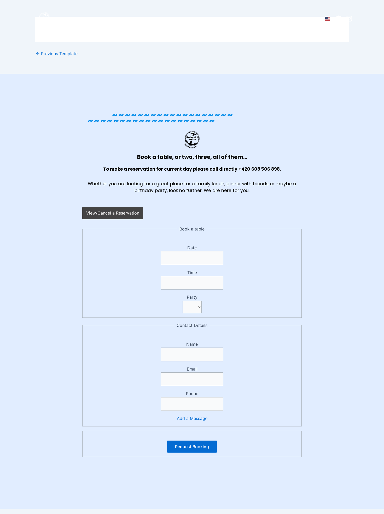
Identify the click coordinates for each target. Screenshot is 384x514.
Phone (192, 393)
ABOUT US (170, 19)
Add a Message (192, 418)
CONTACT (258, 19)
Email (192, 369)
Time (192, 272)
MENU (142, 19)
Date (192, 247)
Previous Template (57, 53)
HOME (118, 19)
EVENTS (199, 19)
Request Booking (192, 446)
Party (192, 297)
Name (192, 344)
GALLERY (227, 19)
